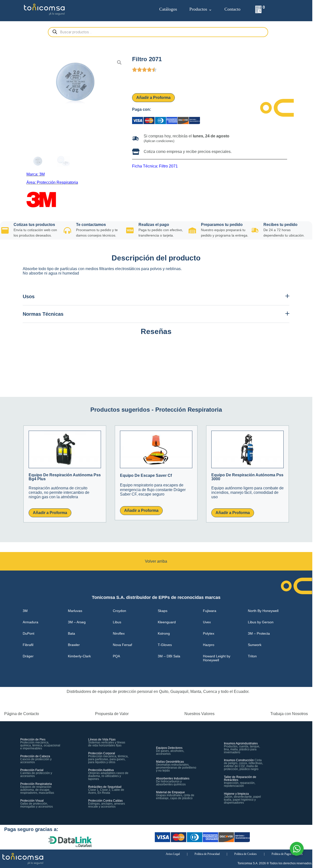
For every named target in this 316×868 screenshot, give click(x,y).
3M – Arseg (77, 622)
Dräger (28, 656)
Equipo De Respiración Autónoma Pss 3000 (247, 477)
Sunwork (254, 645)
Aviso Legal (173, 854)
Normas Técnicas (43, 314)
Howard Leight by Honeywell (216, 658)
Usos (29, 296)
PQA (116, 656)
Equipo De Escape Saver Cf (146, 475)
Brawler (74, 645)
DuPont (28, 633)
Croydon (119, 611)
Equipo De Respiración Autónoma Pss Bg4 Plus (65, 477)
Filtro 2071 (168, 166)
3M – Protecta (259, 633)
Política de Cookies (245, 854)
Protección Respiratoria (57, 182)
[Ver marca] (41, 194)
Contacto (232, 9)
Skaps (162, 611)
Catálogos (168, 9)
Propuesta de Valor (112, 714)
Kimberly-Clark (79, 656)
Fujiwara (209, 611)
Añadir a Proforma (153, 97)
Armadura (30, 622)
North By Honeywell (263, 611)
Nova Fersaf (122, 645)
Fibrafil (28, 645)
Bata (71, 633)
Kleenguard (167, 622)
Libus (117, 622)
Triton (252, 656)
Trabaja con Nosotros (289, 714)
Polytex (208, 633)
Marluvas (75, 611)
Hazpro (208, 645)
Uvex (207, 622)
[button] (156, 296)
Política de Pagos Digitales (287, 854)
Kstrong (164, 633)
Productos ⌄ (200, 9)
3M (42, 174)
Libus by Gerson (261, 622)
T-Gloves (165, 645)
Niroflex (119, 633)
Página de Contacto (21, 714)
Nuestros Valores (199, 714)
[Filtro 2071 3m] (75, 81)
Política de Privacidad (207, 854)
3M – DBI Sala (169, 656)
